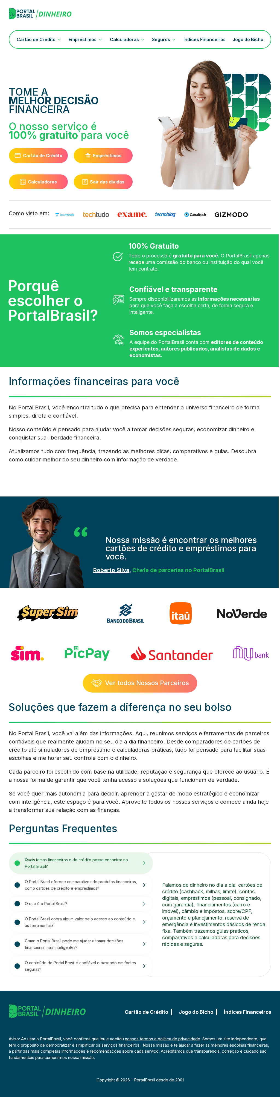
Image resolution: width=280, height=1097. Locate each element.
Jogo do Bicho (248, 39)
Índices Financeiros (204, 39)
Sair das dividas (107, 182)
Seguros (161, 39)
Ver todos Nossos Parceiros (147, 683)
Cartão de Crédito (36, 39)
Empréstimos (83, 39)
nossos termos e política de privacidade (162, 1038)
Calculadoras (124, 39)
